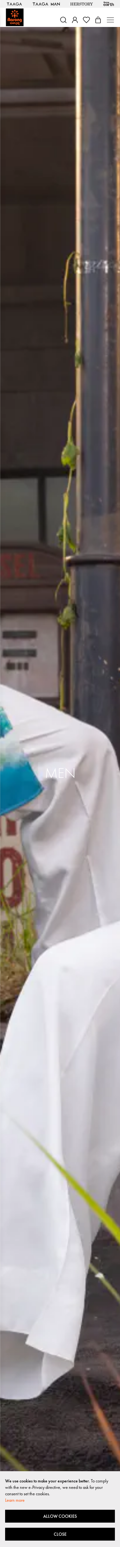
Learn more (15, 1500)
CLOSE (60, 1534)
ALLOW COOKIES (60, 1516)
